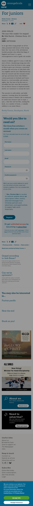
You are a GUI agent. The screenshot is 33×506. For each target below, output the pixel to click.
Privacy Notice (19, 493)
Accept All (16, 498)
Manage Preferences (16, 502)
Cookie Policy (8, 493)
